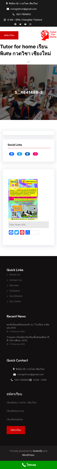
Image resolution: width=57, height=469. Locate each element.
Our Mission (16, 296)
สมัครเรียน (9, 35)
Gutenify (38, 451)
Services (14, 285)
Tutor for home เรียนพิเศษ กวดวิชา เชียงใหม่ (25, 50)
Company (14, 290)
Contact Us (15, 280)
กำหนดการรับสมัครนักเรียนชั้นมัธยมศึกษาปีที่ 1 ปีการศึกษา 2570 (28, 339)
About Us (14, 274)
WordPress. (28, 455)
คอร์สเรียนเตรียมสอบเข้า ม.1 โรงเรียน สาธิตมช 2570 (28, 326)
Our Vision (15, 301)
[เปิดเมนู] (28, 62)
